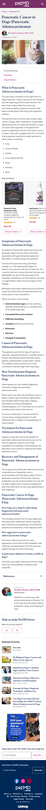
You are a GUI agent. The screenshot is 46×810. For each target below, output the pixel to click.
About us (7, 794)
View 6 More (10, 80)
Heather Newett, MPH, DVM (22, 33)
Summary (8, 75)
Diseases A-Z (14, 11)
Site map (29, 799)
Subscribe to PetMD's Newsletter (15, 765)
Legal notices (19, 799)
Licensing (38, 794)
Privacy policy (34, 796)
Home (4, 11)
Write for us (17, 794)
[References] (23, 576)
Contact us (28, 794)
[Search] (42, 4)
